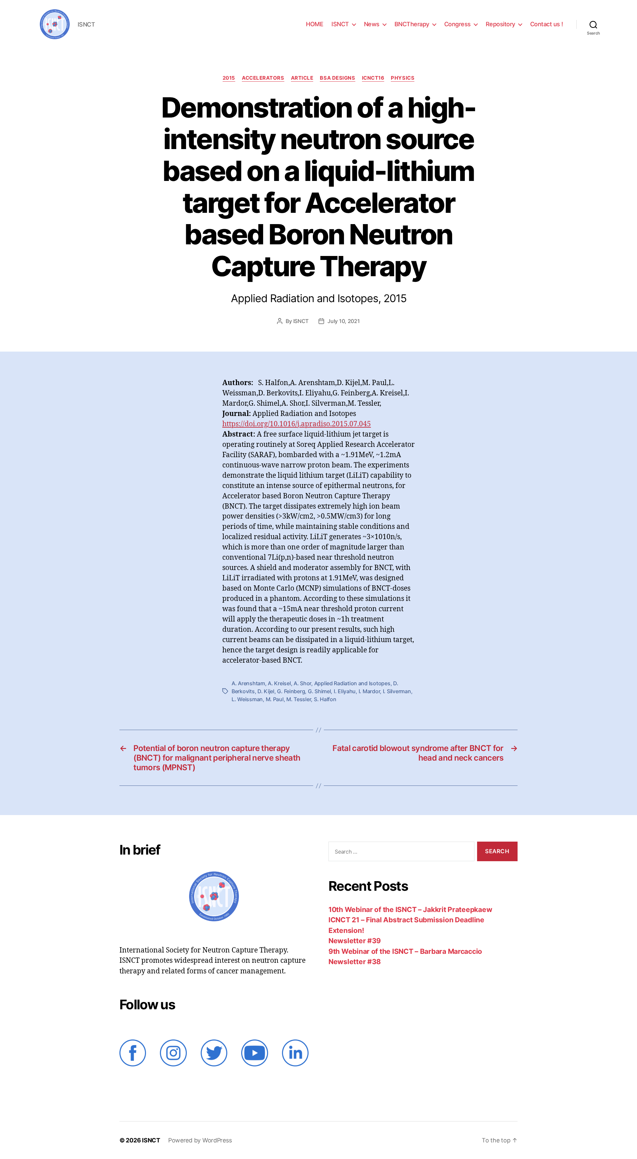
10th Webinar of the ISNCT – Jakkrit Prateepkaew (410, 909)
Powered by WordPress (200, 1140)
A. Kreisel (279, 683)
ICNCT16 (373, 78)
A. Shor (302, 683)
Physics (402, 78)
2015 (229, 78)
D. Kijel (265, 691)
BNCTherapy (411, 24)
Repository (500, 24)
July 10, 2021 (343, 321)
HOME (314, 24)
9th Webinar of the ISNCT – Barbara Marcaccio (405, 951)
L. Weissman (247, 699)
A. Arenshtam (248, 683)
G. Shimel (319, 691)
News (372, 24)
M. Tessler (298, 699)
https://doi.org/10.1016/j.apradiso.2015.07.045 (296, 424)
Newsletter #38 (354, 961)
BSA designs (337, 78)
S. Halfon (325, 699)
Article (302, 78)
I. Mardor (369, 691)
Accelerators (263, 78)
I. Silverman (397, 691)
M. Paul (275, 699)
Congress (457, 24)
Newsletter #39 (354, 941)
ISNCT (340, 24)
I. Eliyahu (345, 691)
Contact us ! (546, 24)
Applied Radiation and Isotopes (352, 683)
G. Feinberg (291, 691)
